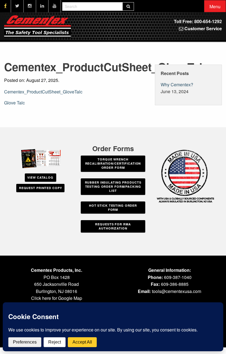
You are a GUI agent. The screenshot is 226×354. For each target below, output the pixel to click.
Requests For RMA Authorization (113, 226)
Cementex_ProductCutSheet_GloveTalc (43, 91)
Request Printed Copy (40, 188)
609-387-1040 (178, 277)
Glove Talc (14, 102)
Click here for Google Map (56, 298)
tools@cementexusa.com (176, 291)
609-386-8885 (175, 284)
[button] (215, 6)
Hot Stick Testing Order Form (113, 207)
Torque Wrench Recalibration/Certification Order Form (113, 163)
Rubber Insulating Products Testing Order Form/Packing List (113, 186)
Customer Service (202, 28)
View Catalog (40, 177)
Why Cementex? (177, 84)
